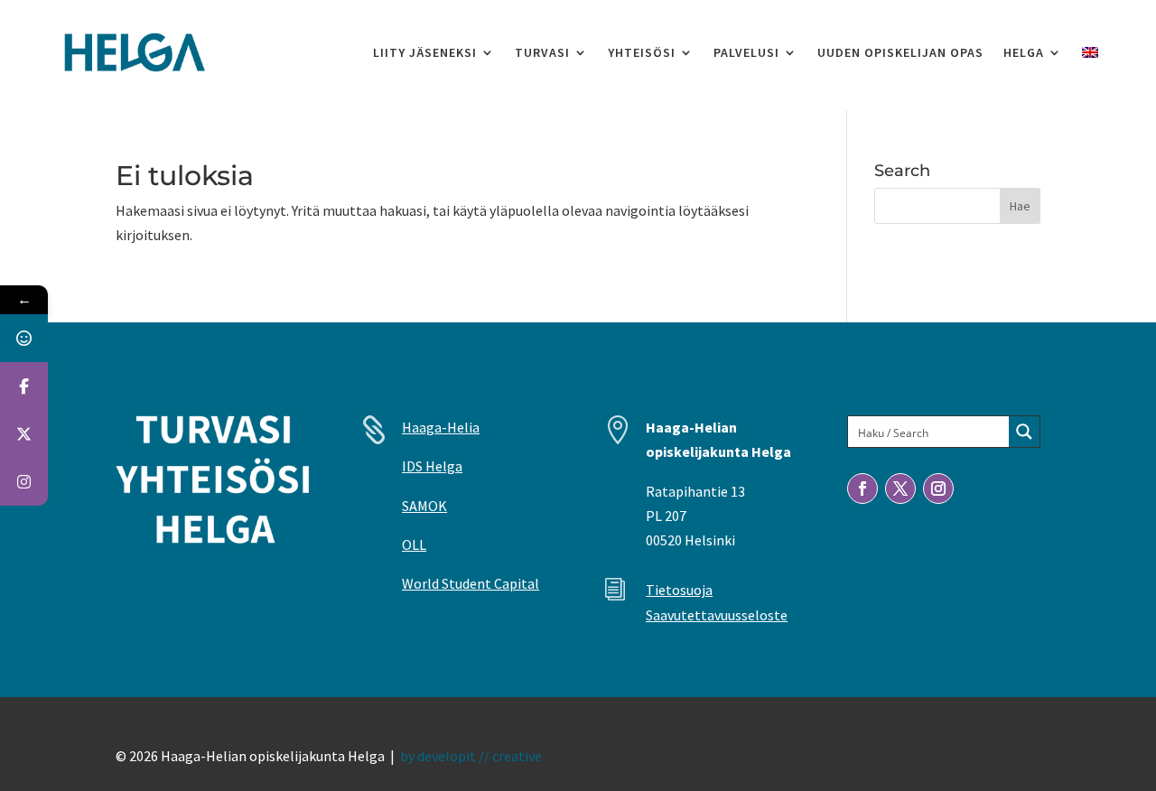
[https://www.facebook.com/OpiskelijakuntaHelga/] (24, 386)
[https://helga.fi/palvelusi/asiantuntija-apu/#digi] (24, 338)
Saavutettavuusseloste (717, 615)
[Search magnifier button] (1024, 431)
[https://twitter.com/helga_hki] (24, 434)
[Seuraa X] (900, 488)
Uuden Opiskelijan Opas (900, 52)
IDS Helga (432, 466)
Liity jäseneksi (425, 52)
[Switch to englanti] (1090, 52)
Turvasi (542, 52)
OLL (414, 544)
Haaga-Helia (441, 427)
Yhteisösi (642, 52)
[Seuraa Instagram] (938, 488)
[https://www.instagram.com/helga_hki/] (24, 482)
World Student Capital (470, 583)
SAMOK (424, 506)
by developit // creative (471, 756)
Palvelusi (746, 52)
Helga (1023, 52)
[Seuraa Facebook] (862, 488)
